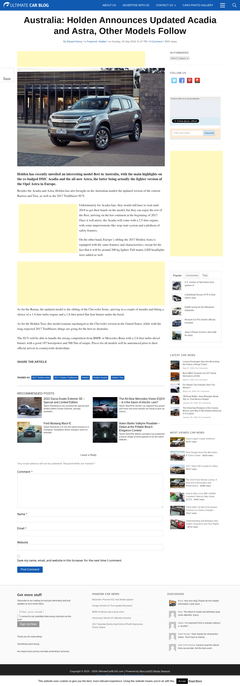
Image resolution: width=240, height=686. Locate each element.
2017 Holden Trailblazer (65, 377)
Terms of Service (135, 674)
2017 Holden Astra (41, 377)
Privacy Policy (116, 674)
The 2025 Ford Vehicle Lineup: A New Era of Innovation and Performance (201, 483)
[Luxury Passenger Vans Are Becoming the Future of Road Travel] (175, 365)
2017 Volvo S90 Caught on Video (202, 466)
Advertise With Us (136, 5)
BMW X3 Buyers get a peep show (108, 612)
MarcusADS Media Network (155, 671)
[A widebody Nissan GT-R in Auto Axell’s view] (177, 298)
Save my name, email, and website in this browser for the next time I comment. (69, 560)
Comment (25, 472)
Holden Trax (118, 377)
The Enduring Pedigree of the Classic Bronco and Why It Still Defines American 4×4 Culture (202, 411)
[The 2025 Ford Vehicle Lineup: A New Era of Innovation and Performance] (177, 483)
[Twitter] (174, 80)
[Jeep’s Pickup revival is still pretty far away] (177, 335)
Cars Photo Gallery (198, 5)
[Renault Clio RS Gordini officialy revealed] (177, 323)
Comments (192, 275)
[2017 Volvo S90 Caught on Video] (177, 469)
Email (22, 528)
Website (22, 542)
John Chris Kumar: (187, 645)
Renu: (181, 601)
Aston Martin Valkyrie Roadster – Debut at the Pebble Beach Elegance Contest (139, 427)
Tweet (7, 78)
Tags (205, 275)
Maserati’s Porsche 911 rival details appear (112, 599)
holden (85, 377)
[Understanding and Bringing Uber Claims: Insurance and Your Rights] (177, 524)
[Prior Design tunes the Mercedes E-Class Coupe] (177, 456)
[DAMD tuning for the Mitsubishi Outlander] (177, 310)
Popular (177, 275)
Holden (102, 41)
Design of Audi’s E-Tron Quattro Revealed (112, 606)
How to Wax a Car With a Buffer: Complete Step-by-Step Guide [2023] (201, 496)
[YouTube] (197, 80)
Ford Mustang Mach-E (57, 423)
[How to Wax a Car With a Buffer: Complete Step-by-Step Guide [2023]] (177, 497)
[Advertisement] (81, 59)
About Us (109, 5)
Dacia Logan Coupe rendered (200, 438)
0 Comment (155, 41)
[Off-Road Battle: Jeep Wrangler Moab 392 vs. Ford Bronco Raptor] (175, 399)
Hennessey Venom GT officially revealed (111, 618)
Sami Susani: (184, 634)
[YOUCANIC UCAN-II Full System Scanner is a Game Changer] (177, 510)
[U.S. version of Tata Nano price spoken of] (177, 285)
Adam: (181, 623)
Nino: (180, 612)
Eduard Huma (74, 41)
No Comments (201, 368)
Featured (92, 41)
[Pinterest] (189, 80)
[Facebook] (181, 80)
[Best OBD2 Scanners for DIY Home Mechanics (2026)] (175, 376)
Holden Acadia (100, 377)
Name (22, 514)
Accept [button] (182, 681)
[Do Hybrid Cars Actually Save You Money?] (175, 388)
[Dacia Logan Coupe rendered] (177, 442)
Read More (195, 681)
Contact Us (164, 5)
